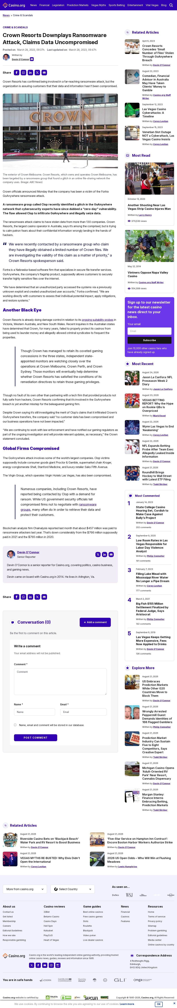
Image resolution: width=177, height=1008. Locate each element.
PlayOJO (48, 935)
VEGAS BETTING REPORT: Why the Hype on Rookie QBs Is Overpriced (157, 405)
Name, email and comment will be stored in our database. (51, 725)
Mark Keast (159, 415)
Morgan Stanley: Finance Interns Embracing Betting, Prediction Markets (155, 800)
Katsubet (48, 930)
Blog (163, 5)
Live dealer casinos (93, 940)
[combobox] (25, 889)
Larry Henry (145, 215)
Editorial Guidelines (12, 930)
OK (159, 1004)
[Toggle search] (171, 5)
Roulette (87, 926)
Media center (154, 940)
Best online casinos (93, 912)
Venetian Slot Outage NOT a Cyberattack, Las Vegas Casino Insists (158, 135)
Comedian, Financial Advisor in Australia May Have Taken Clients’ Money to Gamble (155, 83)
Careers (7, 926)
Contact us (8, 912)
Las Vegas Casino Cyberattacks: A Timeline (154, 112)
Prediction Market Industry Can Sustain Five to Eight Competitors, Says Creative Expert (156, 745)
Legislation (58, 5)
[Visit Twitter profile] (31, 965)
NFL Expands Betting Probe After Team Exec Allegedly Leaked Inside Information (158, 451)
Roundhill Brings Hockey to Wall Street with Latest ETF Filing (156, 476)
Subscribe (149, 340)
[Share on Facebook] (16, 72)
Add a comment (95, 622)
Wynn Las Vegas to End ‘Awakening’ (158, 428)
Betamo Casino (51, 916)
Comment (20, 664)
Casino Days (50, 921)
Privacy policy (155, 921)
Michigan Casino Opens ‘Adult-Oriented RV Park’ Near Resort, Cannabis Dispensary (158, 773)
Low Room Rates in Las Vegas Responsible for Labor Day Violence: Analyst (152, 546)
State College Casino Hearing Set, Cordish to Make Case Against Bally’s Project (152, 512)
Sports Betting (117, 5)
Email (64, 704)
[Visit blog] (57, 965)
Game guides (92, 906)
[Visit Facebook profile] (38, 965)
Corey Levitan (160, 121)
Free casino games (93, 916)
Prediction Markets (77, 5)
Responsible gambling (14, 940)
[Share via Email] (44, 72)
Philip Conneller (156, 556)
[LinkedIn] (104, 554)
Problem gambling (157, 930)
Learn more (127, 1003)
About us (9, 906)
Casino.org (147, 997)
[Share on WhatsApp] (23, 72)
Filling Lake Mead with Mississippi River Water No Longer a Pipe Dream (152, 577)
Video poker (89, 935)
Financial (44, 5)
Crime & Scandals (23, 15)
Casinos (125, 916)
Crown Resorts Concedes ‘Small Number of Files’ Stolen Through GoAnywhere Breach (158, 53)
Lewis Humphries (127, 866)
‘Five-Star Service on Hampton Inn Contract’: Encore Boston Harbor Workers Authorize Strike (140, 840)
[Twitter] (98, 554)
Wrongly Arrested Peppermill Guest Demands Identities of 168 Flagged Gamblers (157, 717)
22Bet (47, 912)
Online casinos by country (161, 944)
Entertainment (135, 5)
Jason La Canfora (163, 389)
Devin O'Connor (20, 59)
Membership (9, 921)
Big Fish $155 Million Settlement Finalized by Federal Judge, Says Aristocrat (152, 609)
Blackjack (88, 930)
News (33, 5)
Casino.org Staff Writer (151, 282)
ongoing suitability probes (97, 319)
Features (125, 921)
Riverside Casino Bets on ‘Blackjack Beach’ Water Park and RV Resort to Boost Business (50, 840)
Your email (134, 324)
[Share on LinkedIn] (30, 72)
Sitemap (152, 926)
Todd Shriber (160, 484)
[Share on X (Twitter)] (37, 72)
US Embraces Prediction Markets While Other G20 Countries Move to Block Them (155, 688)
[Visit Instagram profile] (51, 965)
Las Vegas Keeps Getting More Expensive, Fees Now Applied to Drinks (153, 640)
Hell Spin (48, 926)
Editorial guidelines (157, 935)
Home (151, 912)
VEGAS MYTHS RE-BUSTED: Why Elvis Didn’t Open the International (50, 859)
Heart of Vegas (51, 940)
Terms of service (156, 916)
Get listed (8, 916)
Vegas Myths (98, 5)
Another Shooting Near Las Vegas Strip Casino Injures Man (149, 206)
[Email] (111, 554)
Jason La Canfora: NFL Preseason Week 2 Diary (157, 380)
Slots (85, 921)
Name (18, 704)
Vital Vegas (152, 5)
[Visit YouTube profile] (44, 965)
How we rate (9, 935)
